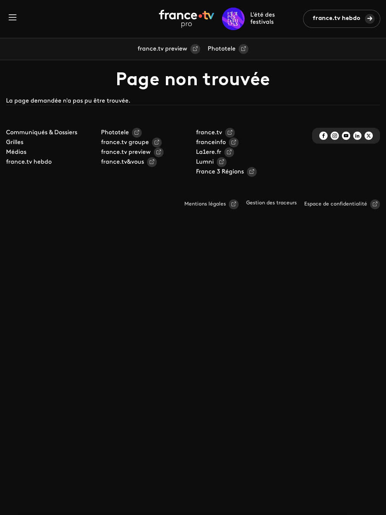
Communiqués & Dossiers (41, 133)
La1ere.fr (208, 152)
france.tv (209, 133)
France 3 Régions (220, 172)
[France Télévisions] (186, 19)
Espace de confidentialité (335, 204)
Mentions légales (205, 204)
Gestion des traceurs (271, 203)
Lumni (205, 162)
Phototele (222, 49)
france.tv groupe (125, 142)
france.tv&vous (122, 162)
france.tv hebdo (336, 18)
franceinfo (211, 142)
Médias (16, 152)
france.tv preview (162, 49)
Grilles (14, 142)
